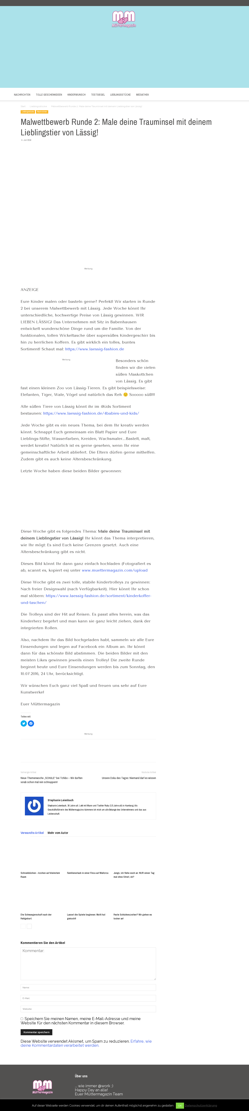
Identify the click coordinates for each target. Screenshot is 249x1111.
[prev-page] (23, 926)
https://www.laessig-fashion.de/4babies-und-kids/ (91, 413)
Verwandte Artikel (32, 832)
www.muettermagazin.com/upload (115, 570)
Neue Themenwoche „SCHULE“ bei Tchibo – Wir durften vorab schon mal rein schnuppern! (51, 780)
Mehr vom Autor (58, 832)
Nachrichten (22, 94)
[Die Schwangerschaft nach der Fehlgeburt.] (42, 896)
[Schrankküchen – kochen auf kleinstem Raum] (42, 855)
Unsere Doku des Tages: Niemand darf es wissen (129, 778)
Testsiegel (98, 94)
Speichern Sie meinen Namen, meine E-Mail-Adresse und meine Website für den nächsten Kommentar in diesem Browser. (81, 1020)
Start (23, 106)
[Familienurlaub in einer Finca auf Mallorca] (88, 855)
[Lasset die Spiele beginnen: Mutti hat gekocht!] (88, 896)
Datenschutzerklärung (201, 1105)
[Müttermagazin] (124, 19)
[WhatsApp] (51, 149)
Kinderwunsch (77, 94)
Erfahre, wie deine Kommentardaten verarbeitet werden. (86, 1043)
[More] (60, 149)
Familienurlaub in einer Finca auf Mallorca (87, 873)
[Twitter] (33, 149)
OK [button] (180, 1105)
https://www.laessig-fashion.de (94, 349)
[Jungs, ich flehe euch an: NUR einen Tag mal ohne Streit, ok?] (135, 855)
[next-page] (29, 926)
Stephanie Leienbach (61, 800)
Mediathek (142, 94)
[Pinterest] (42, 149)
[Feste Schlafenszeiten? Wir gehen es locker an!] (135, 896)
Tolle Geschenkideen (49, 94)
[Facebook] (24, 149)
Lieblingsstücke (120, 94)
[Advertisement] (124, 60)
